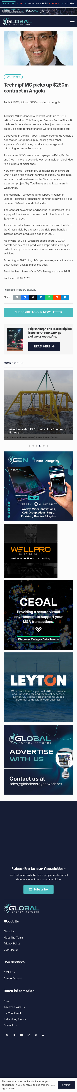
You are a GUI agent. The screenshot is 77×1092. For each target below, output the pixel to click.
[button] (72, 21)
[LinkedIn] (14, 1035)
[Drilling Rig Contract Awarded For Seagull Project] (38, 405)
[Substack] (43, 1035)
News (7, 1001)
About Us (9, 931)
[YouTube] (21, 1035)
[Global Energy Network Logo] (17, 21)
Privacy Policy (12, 943)
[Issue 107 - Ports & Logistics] (15, 339)
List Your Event (12, 1013)
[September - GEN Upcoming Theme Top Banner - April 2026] (38, 13)
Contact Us (10, 1025)
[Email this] (17, 297)
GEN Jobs (9, 972)
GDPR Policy (11, 949)
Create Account (13, 978)
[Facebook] (7, 1035)
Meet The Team (13, 937)
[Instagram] (29, 1035)
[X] (36, 1035)
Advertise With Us (14, 1007)
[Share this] (25, 297)
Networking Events (15, 1019)
